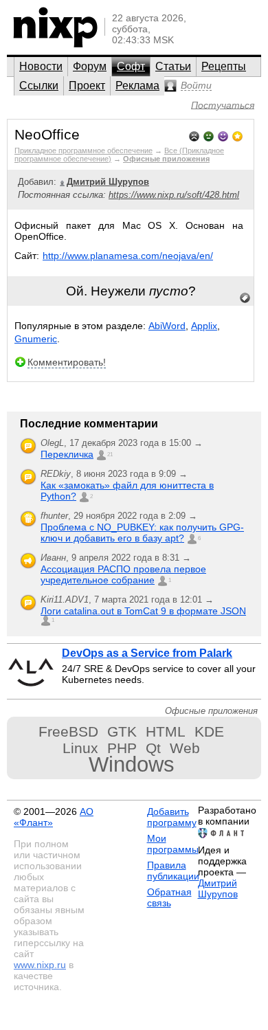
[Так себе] (208, 135)
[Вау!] (237, 135)
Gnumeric (35, 338)
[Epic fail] (194, 135)
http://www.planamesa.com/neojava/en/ (128, 255)
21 (110, 454)
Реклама (137, 85)
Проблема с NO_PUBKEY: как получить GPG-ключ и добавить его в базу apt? (142, 533)
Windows (132, 764)
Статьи (173, 66)
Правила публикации (173, 871)
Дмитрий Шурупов (218, 888)
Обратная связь (169, 897)
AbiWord (167, 325)
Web (185, 748)
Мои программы (173, 844)
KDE (209, 731)
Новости (41, 66)
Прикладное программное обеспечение (83, 150)
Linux (80, 748)
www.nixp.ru (40, 964)
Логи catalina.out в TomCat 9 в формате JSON (143, 610)
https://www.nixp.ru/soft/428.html (174, 195)
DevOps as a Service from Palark (147, 653)
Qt (153, 748)
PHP (122, 748)
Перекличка (67, 454)
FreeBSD (68, 731)
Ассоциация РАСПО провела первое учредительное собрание (123, 574)
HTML (166, 731)
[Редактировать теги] (245, 298)
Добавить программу (172, 817)
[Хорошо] (223, 135)
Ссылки (38, 85)
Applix (204, 325)
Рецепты (223, 66)
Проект (87, 85)
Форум (90, 66)
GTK (122, 731)
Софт (131, 66)
